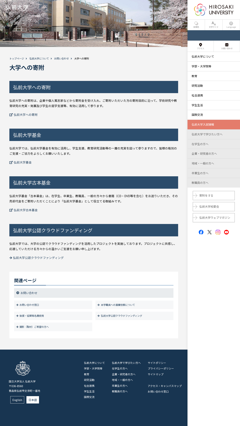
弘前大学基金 (23, 162)
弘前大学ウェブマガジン (214, 217)
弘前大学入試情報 (203, 124)
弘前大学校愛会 (209, 206)
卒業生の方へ (120, 386)
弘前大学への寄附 (26, 114)
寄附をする (206, 195)
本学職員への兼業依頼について (118, 305)
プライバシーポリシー (161, 368)
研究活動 (89, 380)
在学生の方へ (120, 368)
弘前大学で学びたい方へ (126, 363)
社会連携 (89, 386)
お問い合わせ (61, 58)
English (17, 400)
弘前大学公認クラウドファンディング (38, 258)
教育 (86, 374)
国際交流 (89, 397)
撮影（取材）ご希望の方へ (34, 327)
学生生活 (89, 391)
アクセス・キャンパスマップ (165, 386)
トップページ (16, 58)
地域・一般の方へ (122, 380)
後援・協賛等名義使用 (32, 315)
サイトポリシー (157, 363)
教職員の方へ (120, 391)
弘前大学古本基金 (26, 210)
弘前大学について (39, 58)
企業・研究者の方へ (124, 374)
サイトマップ (156, 374)
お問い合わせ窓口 (29, 305)
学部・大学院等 (93, 368)
